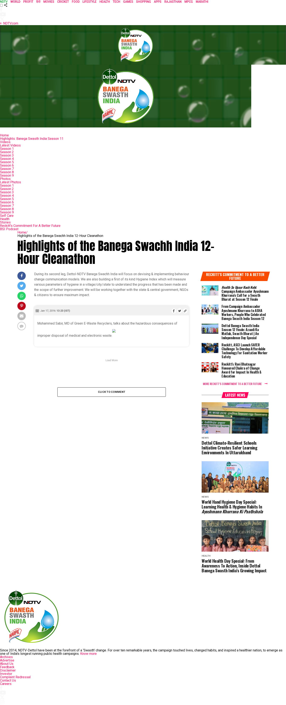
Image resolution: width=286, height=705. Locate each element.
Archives (6, 657)
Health (4, 219)
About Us (6, 664)
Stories (5, 222)
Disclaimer (8, 670)
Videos (5, 142)
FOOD (76, 1)
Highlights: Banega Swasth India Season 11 (31, 139)
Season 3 (7, 155)
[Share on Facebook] (173, 310)
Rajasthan (173, 1)
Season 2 (7, 152)
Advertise (7, 660)
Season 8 (7, 172)
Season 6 (7, 165)
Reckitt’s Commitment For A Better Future (30, 226)
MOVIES (48, 1)
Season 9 (7, 175)
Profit (28, 1)
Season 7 (7, 169)
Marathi (202, 1)
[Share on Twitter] (179, 310)
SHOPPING (143, 1)
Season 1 (7, 149)
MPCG (188, 1)
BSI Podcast (9, 229)
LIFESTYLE (89, 1)
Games (128, 1)
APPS (157, 1)
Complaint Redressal (15, 677)
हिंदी (38, 1)
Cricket (63, 1)
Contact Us (8, 680)
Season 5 (7, 162)
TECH (116, 1)
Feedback (7, 667)
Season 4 (7, 159)
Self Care (7, 216)
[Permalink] (185, 310)
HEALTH (104, 1)
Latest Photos (10, 182)
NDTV (4, 1)
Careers (6, 684)
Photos (5, 179)
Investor (6, 674)
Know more (88, 654)
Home (4, 135)
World (15, 1)
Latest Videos (10, 145)
